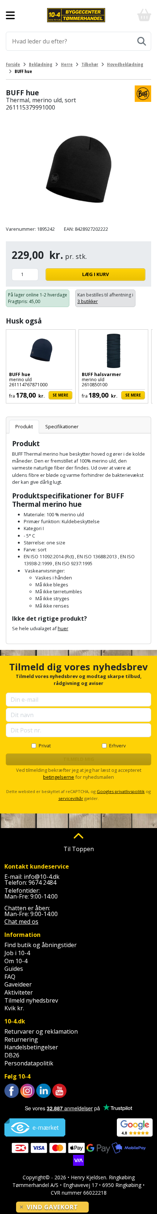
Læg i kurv (95, 274)
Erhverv (117, 745)
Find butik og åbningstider (40, 945)
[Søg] (142, 41)
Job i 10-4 (17, 953)
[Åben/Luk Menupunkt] (10, 15)
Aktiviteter (18, 992)
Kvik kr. (14, 1008)
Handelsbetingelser (31, 1047)
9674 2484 (42, 882)
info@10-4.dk (42, 877)
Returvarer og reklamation (41, 1031)
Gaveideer (18, 984)
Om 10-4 (15, 961)
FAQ (9, 977)
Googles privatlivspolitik (121, 791)
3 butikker (87, 301)
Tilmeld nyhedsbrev (31, 1000)
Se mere (60, 395)
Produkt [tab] (24, 426)
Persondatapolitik (28, 1063)
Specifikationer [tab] (61, 426)
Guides (13, 969)
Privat (45, 745)
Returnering (21, 1039)
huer (63, 628)
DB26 (11, 1055)
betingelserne (58, 777)
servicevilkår (70, 798)
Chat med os (21, 922)
